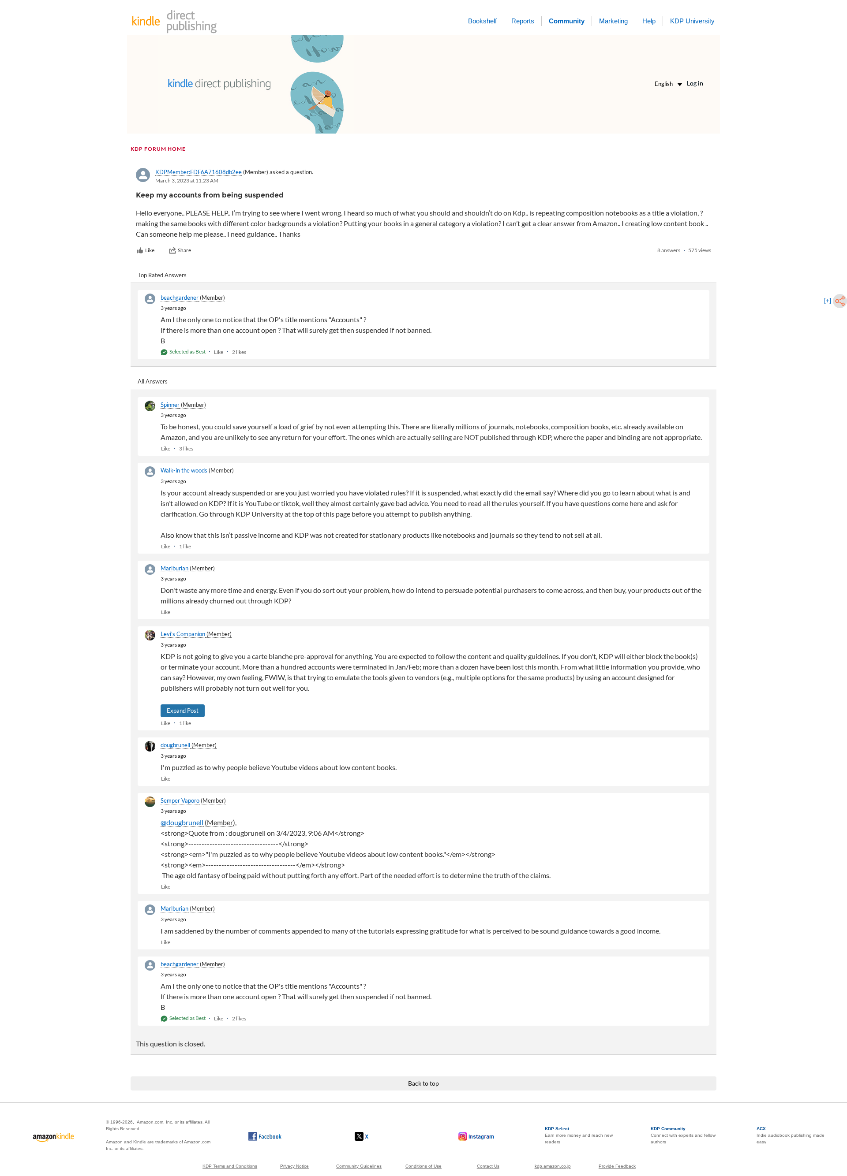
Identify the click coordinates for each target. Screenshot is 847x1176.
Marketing (613, 21)
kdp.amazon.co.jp (553, 1166)
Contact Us (488, 1166)
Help (649, 21)
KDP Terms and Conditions (229, 1166)
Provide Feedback (617, 1166)
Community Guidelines (359, 1166)
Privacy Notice (294, 1166)
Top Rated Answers (162, 275)
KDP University (692, 21)
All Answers (153, 381)
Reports (522, 21)
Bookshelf (482, 21)
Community (567, 21)
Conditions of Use (423, 1166)
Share (184, 250)
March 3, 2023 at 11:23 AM (186, 180)
